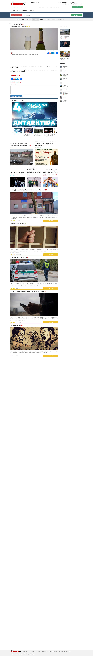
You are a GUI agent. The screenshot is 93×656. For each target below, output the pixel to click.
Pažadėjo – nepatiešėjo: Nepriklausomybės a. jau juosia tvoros (64, 37)
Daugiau (60, 19)
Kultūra (53, 19)
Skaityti (51, 220)
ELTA (23, 19)
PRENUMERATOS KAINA (15, 10)
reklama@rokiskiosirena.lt (76, 4)
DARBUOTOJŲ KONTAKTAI (28, 10)
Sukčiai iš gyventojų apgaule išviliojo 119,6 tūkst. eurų (27, 291)
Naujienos (19, 7)
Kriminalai (35, 19)
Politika (42, 19)
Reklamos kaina (41, 7)
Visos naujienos (16, 19)
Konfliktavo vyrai (15, 325)
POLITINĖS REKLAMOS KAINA (53, 7)
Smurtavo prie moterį (17, 224)
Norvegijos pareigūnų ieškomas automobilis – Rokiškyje (27, 190)
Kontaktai (32, 7)
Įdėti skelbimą (15, 15)
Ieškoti (77, 15)
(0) (23, 24)
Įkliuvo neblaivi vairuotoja (18, 257)
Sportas (29, 19)
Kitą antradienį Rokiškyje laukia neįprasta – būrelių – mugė (65, 60)
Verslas (48, 19)
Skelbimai (12, 7)
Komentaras (13, 84)
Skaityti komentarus (16, 96)
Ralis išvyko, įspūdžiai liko (65, 48)
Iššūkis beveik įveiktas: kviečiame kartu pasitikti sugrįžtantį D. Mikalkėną (45, 143)
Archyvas (26, 7)
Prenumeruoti (78, 6)
